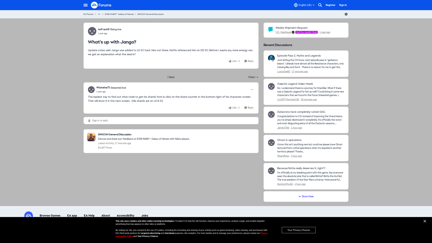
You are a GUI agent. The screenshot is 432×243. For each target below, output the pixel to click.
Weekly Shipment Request (292, 28)
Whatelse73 (103, 87)
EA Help (89, 215)
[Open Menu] (346, 14)
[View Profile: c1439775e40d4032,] (271, 86)
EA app (72, 215)
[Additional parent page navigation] (99, 14)
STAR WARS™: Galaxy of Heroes (119, 14)
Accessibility (125, 215)
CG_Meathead (283, 32)
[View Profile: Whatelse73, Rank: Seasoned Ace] (91, 89)
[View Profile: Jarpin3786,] (271, 114)
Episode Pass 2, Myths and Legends (299, 55)
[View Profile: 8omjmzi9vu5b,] (271, 170)
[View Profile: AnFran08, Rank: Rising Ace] (92, 31)
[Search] (320, 5)
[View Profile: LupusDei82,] (271, 58)
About (105, 215)
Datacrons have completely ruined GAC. (301, 112)
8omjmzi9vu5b (285, 184)
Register (330, 5)
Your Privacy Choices (298, 230)
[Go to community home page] (101, 5)
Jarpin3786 (283, 127)
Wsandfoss (283, 155)
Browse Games (50, 215)
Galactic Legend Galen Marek (295, 84)
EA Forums (88, 14)
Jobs (144, 215)
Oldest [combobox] (253, 77)
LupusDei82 (283, 71)
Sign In (343, 5)
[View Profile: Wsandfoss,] (271, 142)
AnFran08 (104, 29)
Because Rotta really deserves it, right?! (301, 168)
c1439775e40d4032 (288, 99)
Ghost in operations (289, 140)
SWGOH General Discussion (151, 14)
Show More (308, 196)
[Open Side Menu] (85, 5)
